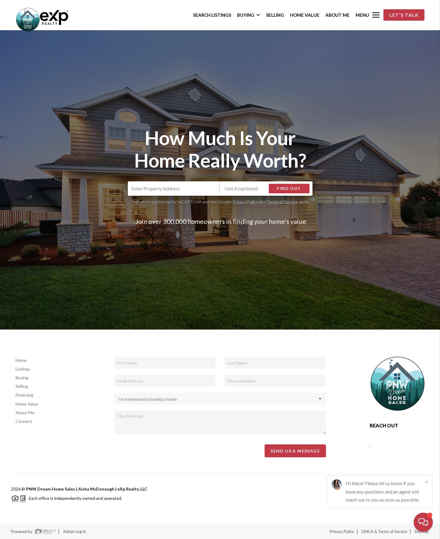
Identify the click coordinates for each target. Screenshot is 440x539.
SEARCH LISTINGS (212, 15)
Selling (22, 386)
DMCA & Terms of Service (384, 531)
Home (21, 360)
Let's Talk (403, 15)
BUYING (245, 15)
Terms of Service (282, 201)
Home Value (27, 403)
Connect (24, 421)
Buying (22, 377)
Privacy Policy (245, 201)
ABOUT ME (337, 15)
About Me (25, 412)
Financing (24, 394)
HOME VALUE (304, 15)
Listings (23, 368)
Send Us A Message (295, 450)
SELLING (275, 15)
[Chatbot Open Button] (423, 522)
